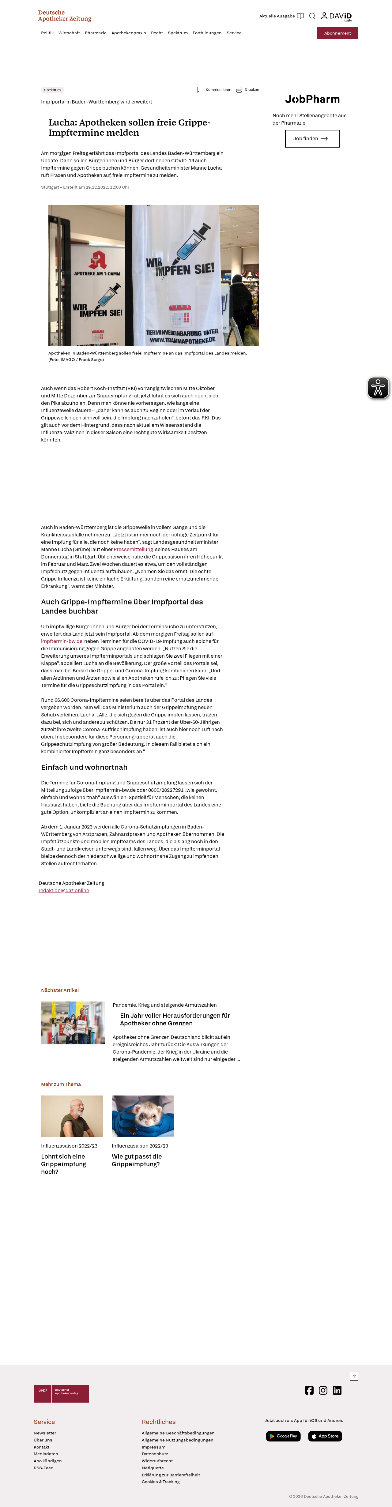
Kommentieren (218, 89)
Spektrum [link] (52, 90)
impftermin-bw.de (62, 641)
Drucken (252, 89)
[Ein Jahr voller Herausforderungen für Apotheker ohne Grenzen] (73, 1032)
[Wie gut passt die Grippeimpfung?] (143, 1116)
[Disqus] (150, 1270)
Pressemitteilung (134, 549)
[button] (65, 16)
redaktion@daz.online (64, 890)
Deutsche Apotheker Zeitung (71, 883)
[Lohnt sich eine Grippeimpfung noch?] (72, 1116)
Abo (337, 33)
